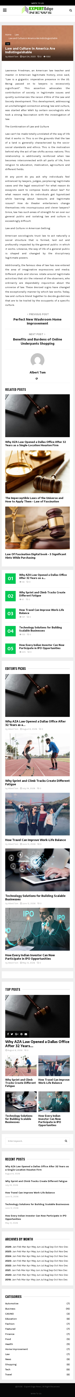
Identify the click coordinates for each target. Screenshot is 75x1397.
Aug (47, 1246)
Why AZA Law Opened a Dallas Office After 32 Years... (37, 1043)
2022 (8, 1265)
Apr (29, 1246)
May (33, 1246)
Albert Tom (13, 56)
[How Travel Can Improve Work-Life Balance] (37, 814)
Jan (15, 1246)
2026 (8, 1246)
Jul (42, 1246)
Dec (66, 1251)
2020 (8, 1274)
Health (9, 1344)
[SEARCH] (66, 1141)
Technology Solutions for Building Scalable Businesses (40, 629)
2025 (8, 1251)
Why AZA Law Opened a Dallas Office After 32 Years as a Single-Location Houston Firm (35, 443)
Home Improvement (16, 1349)
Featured (10, 1328)
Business (10, 1308)
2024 (8, 1256)
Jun (39, 1246)
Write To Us (37, 3)
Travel (8, 1374)
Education (11, 1318)
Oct (56, 1251)
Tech (7, 1369)
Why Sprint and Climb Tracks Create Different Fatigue (20, 1082)
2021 (7, 1270)
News (8, 1359)
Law (7, 44)
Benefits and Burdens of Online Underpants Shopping (37, 341)
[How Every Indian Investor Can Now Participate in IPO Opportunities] (37, 929)
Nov (61, 1251)
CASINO (9, 1313)
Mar (24, 1246)
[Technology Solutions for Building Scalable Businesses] (37, 869)
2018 (8, 1279)
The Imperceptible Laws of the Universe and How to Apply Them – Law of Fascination (34, 499)
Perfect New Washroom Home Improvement (37, 321)
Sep (51, 1270)
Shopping (11, 1364)
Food (8, 1339)
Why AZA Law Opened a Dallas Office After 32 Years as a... (43, 576)
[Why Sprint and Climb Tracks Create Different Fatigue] (37, 754)
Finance (9, 1334)
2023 (8, 1260)
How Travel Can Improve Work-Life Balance (35, 840)
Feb (19, 1246)
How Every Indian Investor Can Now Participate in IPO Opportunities (41, 646)
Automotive (11, 1303)
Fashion (9, 1323)
